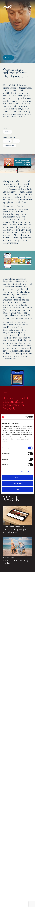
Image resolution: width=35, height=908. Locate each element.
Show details (25, 472)
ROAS (16, 141)
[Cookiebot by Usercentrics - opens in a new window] (25, 417)
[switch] (30, 453)
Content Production (9, 145)
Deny (17, 489)
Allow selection (17, 483)
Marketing (7, 141)
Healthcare (7, 131)
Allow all (17, 477)
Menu (30, 6)
